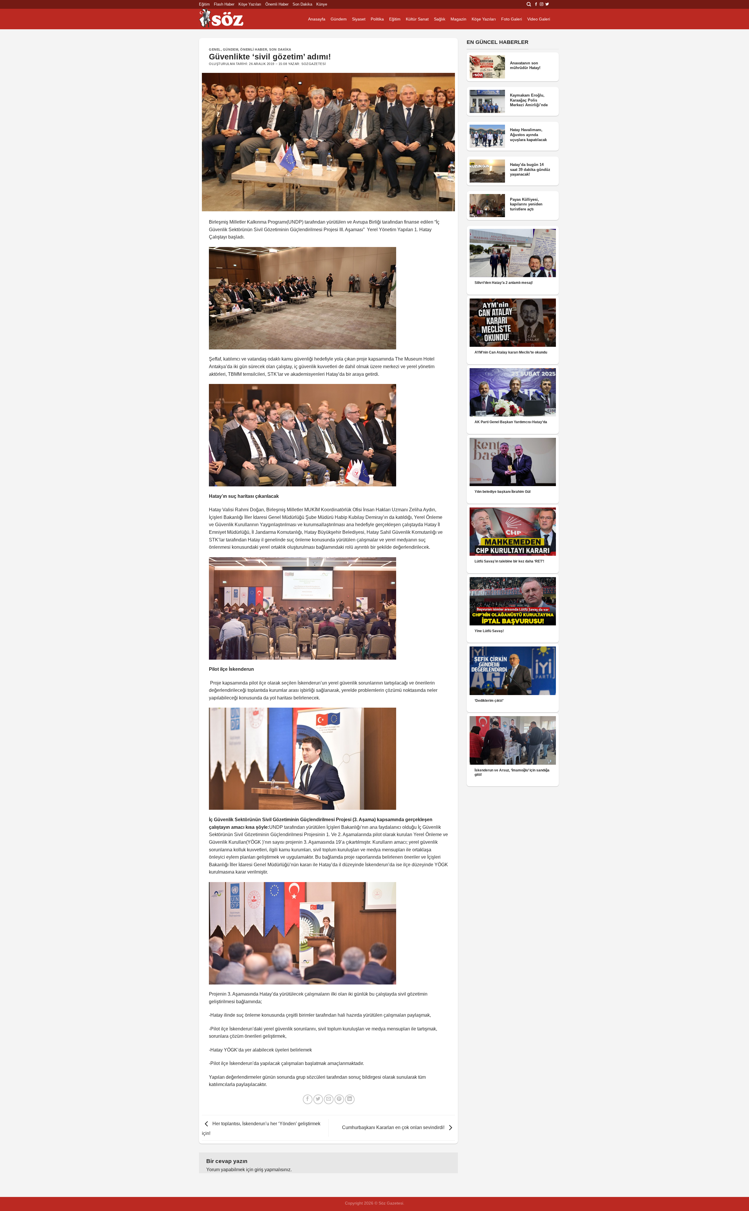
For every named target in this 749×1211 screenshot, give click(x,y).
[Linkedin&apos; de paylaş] (350, 1099)
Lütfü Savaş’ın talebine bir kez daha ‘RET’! (509, 561)
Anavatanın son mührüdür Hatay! (525, 65)
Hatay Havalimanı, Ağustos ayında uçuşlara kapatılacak (528, 135)
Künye (321, 4)
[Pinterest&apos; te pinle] (339, 1099)
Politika (377, 19)
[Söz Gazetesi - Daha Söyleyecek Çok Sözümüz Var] (228, 19)
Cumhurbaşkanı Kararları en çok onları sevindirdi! (394, 1127)
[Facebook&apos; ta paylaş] (307, 1099)
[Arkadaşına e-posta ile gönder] (329, 1099)
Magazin (458, 19)
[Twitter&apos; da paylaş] (318, 1099)
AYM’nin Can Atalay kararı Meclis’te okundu (511, 352)
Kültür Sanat (417, 19)
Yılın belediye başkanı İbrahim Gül (502, 491)
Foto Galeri (511, 19)
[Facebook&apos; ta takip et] (536, 4)
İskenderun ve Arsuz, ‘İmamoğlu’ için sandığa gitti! (512, 772)
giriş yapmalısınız (273, 1169)
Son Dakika (302, 4)
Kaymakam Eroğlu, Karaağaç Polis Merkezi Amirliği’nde (529, 100)
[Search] (529, 4)
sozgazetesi (313, 64)
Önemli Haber (276, 4)
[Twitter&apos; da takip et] (547, 4)
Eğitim (204, 4)
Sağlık (439, 19)
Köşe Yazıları (249, 4)
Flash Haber (224, 4)
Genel (215, 49)
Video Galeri (538, 19)
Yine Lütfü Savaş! (489, 631)
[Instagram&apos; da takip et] (541, 4)
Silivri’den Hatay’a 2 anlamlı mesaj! (504, 282)
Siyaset (358, 19)
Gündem (339, 19)
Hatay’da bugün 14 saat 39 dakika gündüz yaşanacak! (530, 169)
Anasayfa (316, 19)
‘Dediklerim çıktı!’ (489, 700)
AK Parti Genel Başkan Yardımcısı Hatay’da (511, 422)
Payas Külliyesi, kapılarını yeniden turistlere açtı (526, 204)
